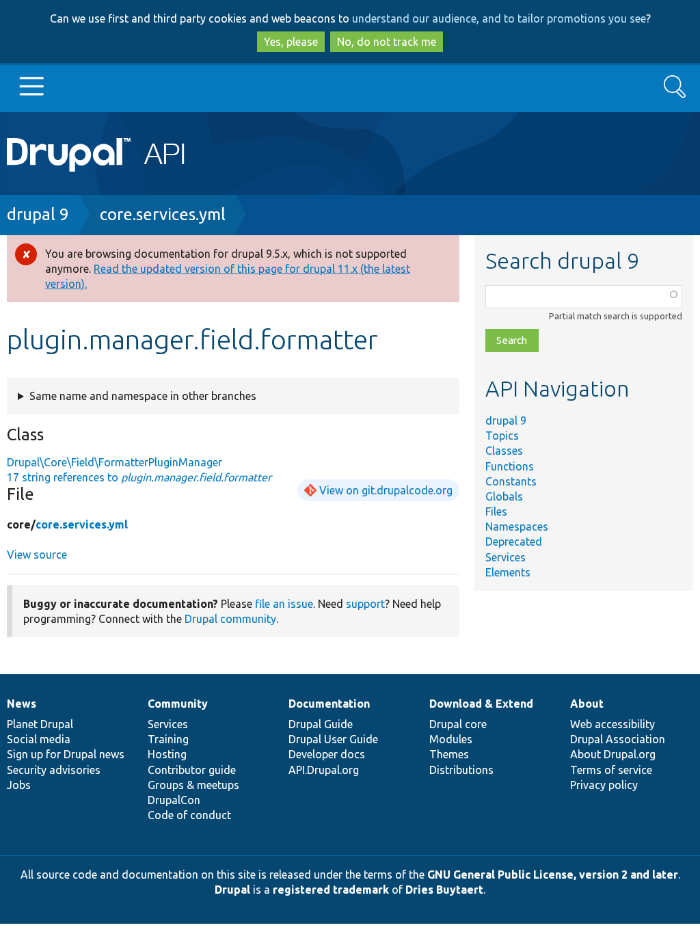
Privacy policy (604, 785)
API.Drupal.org (323, 770)
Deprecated (513, 541)
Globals (504, 496)
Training (168, 739)
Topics (502, 435)
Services (505, 557)
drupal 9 (38, 214)
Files (496, 511)
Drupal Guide (320, 724)
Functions (509, 466)
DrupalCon (174, 800)
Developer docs (326, 754)
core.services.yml (163, 214)
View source (37, 554)
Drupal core (458, 724)
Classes (504, 450)
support (365, 604)
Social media (38, 739)
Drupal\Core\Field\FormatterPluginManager (114, 462)
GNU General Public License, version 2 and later (552, 874)
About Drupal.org (613, 754)
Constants (511, 481)
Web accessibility (612, 724)
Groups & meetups (193, 785)
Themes (449, 754)
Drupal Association (617, 739)
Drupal (232, 889)
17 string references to (139, 477)
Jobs (19, 785)
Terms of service (611, 770)
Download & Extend (481, 703)
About (587, 703)
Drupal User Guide (333, 739)
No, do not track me (386, 42)
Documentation (329, 703)
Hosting (167, 754)
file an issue (284, 604)
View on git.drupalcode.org (386, 490)
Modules (450, 739)
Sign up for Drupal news (65, 754)
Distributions (461, 770)
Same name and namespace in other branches (142, 396)
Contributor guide (192, 770)
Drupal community (230, 619)
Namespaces (516, 526)
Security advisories (53, 770)
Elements (507, 572)
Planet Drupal (40, 724)
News (21, 703)
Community (178, 703)
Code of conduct (189, 815)
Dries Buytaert (444, 889)
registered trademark (331, 889)
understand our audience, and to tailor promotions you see (499, 18)
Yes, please (291, 42)
